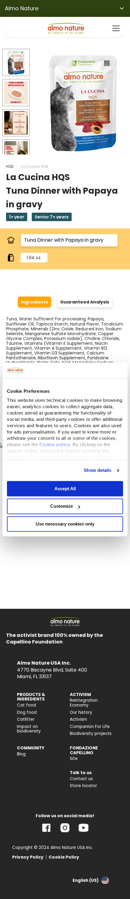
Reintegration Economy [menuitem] (84, 702)
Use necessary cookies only (65, 523)
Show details (97, 470)
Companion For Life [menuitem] (90, 726)
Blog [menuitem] (21, 754)
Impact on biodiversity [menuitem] (29, 729)
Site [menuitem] (74, 758)
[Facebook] (46, 832)
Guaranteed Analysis (84, 302)
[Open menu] (116, 28)
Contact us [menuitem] (81, 779)
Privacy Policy (28, 857)
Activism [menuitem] (78, 719)
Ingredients (34, 302)
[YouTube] (83, 832)
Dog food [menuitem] (27, 712)
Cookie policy (54, 444)
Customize (61, 506)
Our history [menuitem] (81, 712)
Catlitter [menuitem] (25, 719)
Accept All (65, 488)
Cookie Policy (64, 857)
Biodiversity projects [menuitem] (91, 733)
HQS (10, 166)
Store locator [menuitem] (83, 786)
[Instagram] (65, 832)
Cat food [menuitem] (26, 705)
